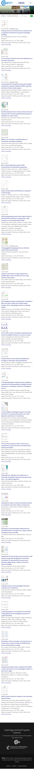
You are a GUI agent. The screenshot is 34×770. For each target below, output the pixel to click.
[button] (22, 16)
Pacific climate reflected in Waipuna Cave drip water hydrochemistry (16, 697)
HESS (21, 3)
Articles (3, 16)
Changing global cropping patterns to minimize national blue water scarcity (15, 249)
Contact (8, 766)
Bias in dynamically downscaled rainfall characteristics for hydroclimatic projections (14, 166)
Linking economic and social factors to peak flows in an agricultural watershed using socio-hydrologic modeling (16, 32)
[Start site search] (31, 16)
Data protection (22, 766)
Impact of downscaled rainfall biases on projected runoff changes (16, 192)
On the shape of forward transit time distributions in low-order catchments (17, 59)
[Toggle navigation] (30, 2)
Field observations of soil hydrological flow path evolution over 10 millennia (15, 587)
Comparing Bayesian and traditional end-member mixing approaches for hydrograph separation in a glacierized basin (16, 613)
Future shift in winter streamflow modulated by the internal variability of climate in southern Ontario (16, 334)
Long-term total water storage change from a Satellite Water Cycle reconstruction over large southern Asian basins (15, 275)
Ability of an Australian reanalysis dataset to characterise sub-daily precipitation (14, 140)
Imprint (14, 766)
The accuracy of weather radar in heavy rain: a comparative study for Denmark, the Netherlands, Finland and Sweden (16, 445)
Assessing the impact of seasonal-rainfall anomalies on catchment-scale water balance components (16, 504)
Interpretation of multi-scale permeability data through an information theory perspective (15, 359)
